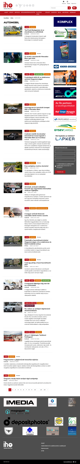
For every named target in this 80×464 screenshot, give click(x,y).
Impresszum (44, 448)
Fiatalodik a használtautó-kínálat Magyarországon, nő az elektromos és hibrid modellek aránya (38, 242)
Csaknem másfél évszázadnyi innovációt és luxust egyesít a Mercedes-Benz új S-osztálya (35, 136)
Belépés (68, 3)
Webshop (73, 12)
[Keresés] (69, 7)
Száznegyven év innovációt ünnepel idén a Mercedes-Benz (37, 108)
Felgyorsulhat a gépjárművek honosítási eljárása (21, 360)
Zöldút (47, 12)
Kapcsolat (64, 3)
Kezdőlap (6, 18)
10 (35, 390)
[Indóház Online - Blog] (27, 5)
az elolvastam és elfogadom (65, 165)
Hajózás (54, 12)
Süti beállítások (68, 462)
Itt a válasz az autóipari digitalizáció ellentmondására (37, 310)
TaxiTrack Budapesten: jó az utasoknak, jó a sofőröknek (34, 31)
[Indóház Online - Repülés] (20, 5)
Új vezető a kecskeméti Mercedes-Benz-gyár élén (37, 57)
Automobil (32, 27)
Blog (59, 12)
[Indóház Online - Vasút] (17, 5)
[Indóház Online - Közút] (24, 5)
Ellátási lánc (39, 13)
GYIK (42, 451)
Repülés (17, 12)
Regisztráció (73, 3)
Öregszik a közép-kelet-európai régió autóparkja (21, 379)
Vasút (6, 12)
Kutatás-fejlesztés (29, 305)
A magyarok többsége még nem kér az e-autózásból (37, 284)
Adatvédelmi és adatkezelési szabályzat (53, 446)
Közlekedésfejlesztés (28, 12)
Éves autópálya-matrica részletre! (36, 166)
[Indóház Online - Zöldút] (30, 5)
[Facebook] (63, 1)
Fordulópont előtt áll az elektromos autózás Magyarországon (37, 78)
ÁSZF (43, 443)
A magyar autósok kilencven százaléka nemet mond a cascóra (36, 215)
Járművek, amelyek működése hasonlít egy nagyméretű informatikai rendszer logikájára (38, 189)
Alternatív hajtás (39, 74)
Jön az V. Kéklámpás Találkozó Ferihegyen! (35, 336)
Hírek (11, 18)
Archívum (65, 12)
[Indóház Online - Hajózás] (33, 5)
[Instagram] (67, 1)
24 (44, 390)
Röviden (39, 53)
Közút (11, 12)
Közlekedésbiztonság (42, 208)
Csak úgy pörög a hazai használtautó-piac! (38, 264)
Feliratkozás (60, 172)
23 (41, 390)
